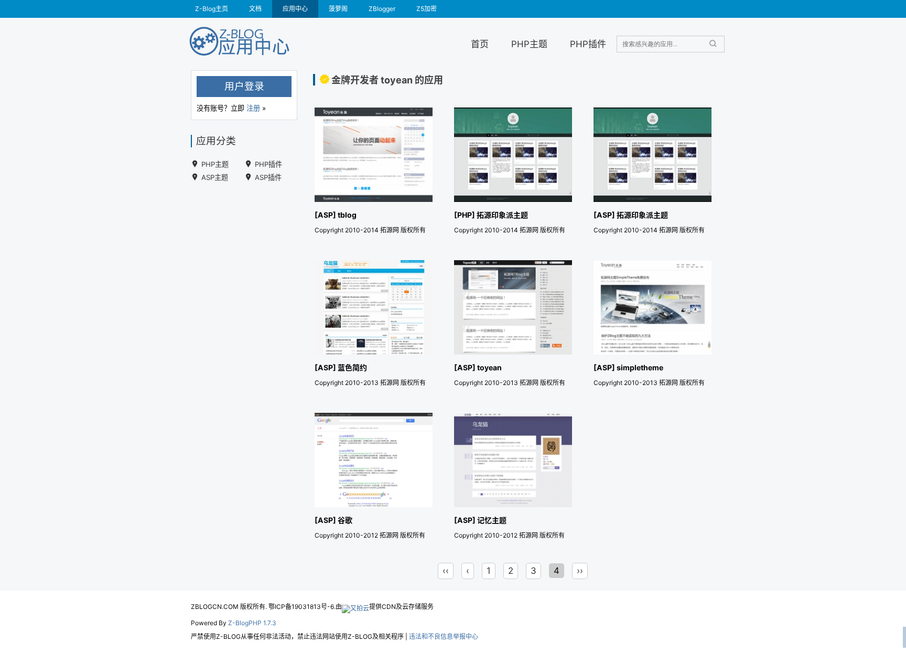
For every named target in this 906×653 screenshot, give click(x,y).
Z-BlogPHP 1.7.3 (252, 623)
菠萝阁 (338, 9)
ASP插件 (268, 177)
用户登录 (244, 86)
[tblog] (373, 173)
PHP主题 (529, 43)
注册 (253, 108)
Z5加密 (426, 9)
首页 (480, 43)
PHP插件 (588, 43)
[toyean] (513, 325)
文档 (255, 9)
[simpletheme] (652, 325)
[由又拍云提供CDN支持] (355, 607)
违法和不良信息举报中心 (443, 636)
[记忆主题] (513, 478)
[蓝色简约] (373, 325)
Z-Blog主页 (211, 9)
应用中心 (295, 9)
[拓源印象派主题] (513, 173)
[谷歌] (373, 478)
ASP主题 (214, 177)
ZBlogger (382, 9)
